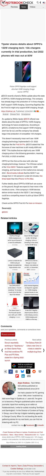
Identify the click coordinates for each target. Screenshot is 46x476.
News (23, 7)
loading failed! (5, 446)
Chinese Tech (15, 114)
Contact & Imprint (9, 465)
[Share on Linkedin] (23, 376)
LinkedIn (40, 425)
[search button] (38, 2)
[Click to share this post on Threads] (16, 372)
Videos (32, 7)
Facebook (30, 425)
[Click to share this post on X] (28, 371)
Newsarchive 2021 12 (31, 435)
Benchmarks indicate (15, 173)
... (43, 7)
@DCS (26, 119)
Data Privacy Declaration (33, 465)
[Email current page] (29, 376)
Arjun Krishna (24, 383)
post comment (9, 334)
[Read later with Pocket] (40, 371)
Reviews (14, 7)
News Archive (19, 435)
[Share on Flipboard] (17, 376)
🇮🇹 (35, 111)
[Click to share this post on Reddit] (34, 371)
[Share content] (5, 371)
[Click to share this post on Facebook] (10, 372)
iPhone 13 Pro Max (25, 178)
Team (19, 465)
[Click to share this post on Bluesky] (22, 372)
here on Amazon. (35, 203)
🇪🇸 (38, 111)
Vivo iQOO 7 (12, 167)
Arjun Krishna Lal (8, 111)
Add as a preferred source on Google (25, 365)
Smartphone (25, 114)
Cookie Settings (16, 468)
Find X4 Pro (20, 144)
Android (5, 114)
